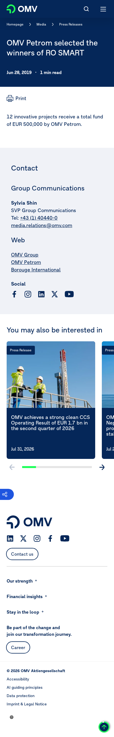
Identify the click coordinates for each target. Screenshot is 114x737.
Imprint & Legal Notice (27, 704)
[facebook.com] (14, 294)
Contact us (22, 554)
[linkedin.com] (41, 294)
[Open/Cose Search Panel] (86, 9)
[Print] (16, 98)
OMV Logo (17, 8)
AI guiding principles (25, 687)
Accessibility (18, 679)
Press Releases (70, 24)
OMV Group (24, 254)
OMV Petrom (26, 262)
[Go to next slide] (101, 467)
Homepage (15, 24)
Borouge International (36, 269)
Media (41, 24)
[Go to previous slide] (12, 467)
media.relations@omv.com (41, 225)
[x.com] (54, 294)
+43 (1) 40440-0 (39, 218)
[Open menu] (103, 9)
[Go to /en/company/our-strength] (11, 717)
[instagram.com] (27, 294)
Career (18, 647)
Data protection (21, 695)
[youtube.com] (69, 294)
